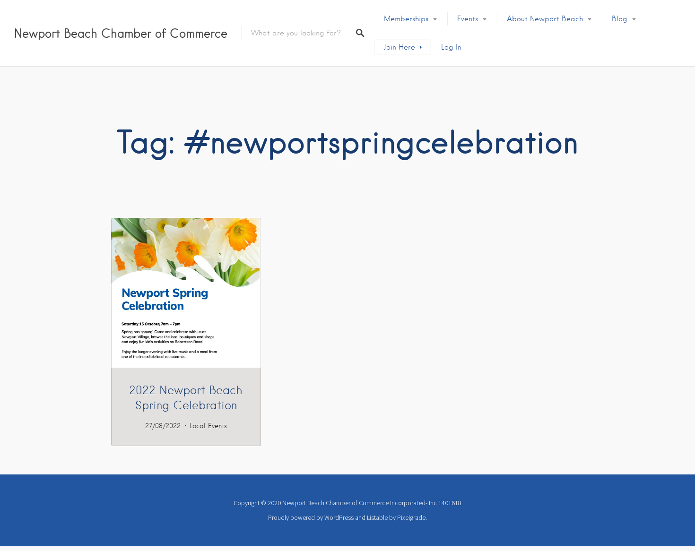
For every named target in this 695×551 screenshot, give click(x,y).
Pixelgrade (411, 517)
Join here (399, 47)
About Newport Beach (545, 19)
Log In (451, 47)
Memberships (406, 19)
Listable (377, 517)
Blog (619, 19)
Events (467, 19)
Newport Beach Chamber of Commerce (120, 33)
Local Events (208, 426)
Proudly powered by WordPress (311, 517)
